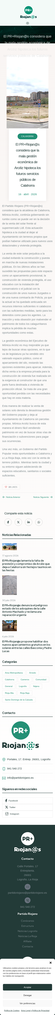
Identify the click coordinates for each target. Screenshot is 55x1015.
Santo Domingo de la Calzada (19, 700)
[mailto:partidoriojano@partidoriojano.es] (28, 887)
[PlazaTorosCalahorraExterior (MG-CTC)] (9, 546)
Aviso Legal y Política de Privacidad (35, 1011)
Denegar (27, 995)
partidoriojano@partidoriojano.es (27, 892)
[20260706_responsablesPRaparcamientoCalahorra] (9, 625)
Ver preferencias (27, 1003)
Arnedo (32, 673)
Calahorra (27, 136)
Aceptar (27, 987)
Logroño (23, 686)
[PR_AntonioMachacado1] (9, 585)
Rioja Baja (24, 693)
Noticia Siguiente (41, 497)
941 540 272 (27, 906)
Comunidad (41, 679)
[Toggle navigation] (27, 23)
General (8, 686)
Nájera (36, 686)
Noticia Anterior (13, 497)
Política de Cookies (12, 1011)
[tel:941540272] (28, 900)
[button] (50, 962)
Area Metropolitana (14, 673)
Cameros (25, 679)
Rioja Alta (9, 693)
